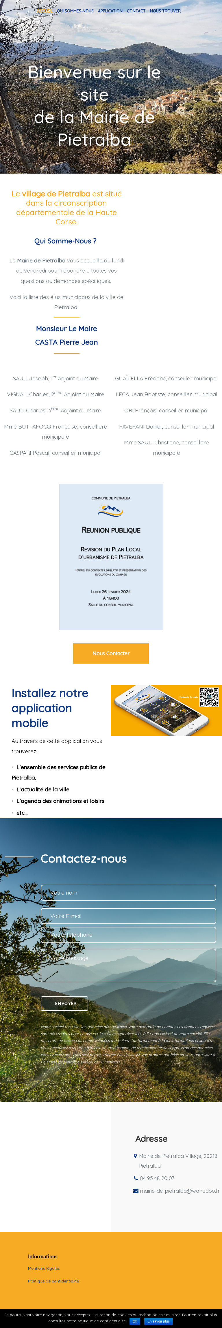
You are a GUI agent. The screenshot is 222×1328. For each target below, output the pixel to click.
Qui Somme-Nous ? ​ (66, 240)
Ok (135, 1321)
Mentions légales (44, 1268)
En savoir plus (158, 1321)
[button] (111, 653)
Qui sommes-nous (75, 11)
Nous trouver (165, 11)
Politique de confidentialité (53, 1281)
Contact (136, 11)
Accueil (45, 11)
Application (110, 11)
